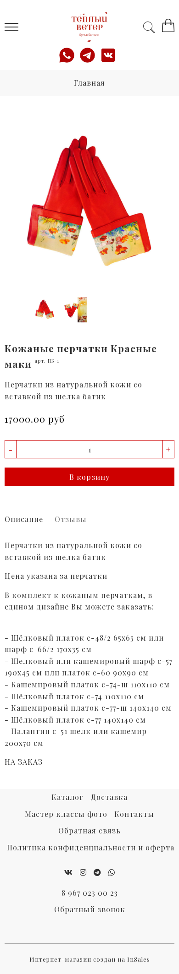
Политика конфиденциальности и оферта (90, 847)
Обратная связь (89, 830)
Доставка (109, 797)
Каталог (67, 797)
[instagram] (83, 872)
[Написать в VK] (110, 55)
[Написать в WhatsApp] (69, 55)
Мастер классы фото (66, 814)
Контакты (134, 814)
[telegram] (97, 872)
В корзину (89, 477)
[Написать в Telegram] (89, 55)
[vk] (68, 872)
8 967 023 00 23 (90, 893)
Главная (89, 82)
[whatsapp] (111, 872)
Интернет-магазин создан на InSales (89, 959)
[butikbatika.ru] (90, 27)
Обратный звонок (89, 909)
